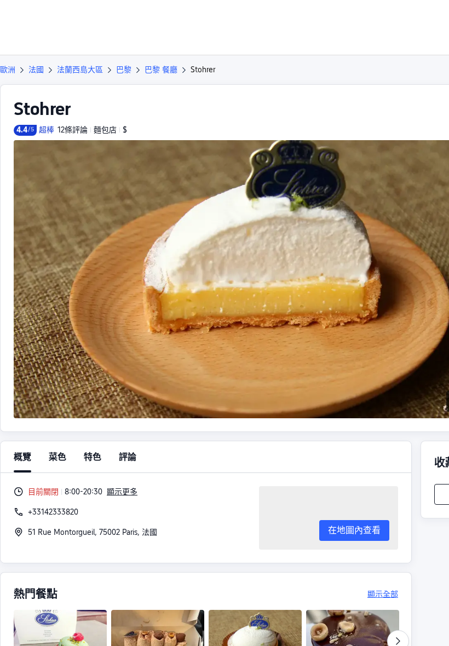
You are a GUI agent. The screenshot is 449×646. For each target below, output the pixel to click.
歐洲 (7, 69)
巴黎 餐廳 (161, 69)
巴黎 (123, 69)
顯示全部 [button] (382, 594)
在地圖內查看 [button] (354, 530)
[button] (374, 18)
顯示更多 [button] (122, 491)
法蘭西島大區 (80, 69)
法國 (36, 69)
